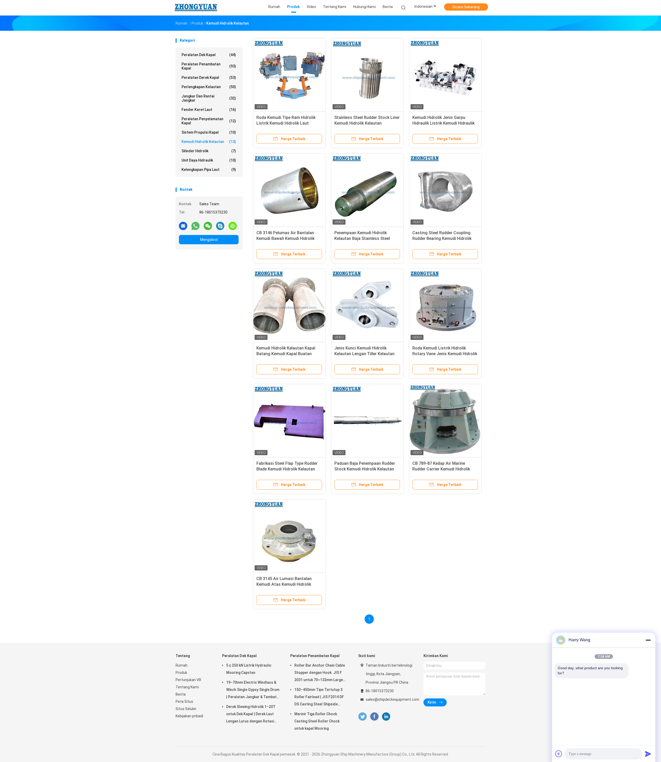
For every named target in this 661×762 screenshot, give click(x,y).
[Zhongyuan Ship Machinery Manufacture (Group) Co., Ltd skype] (220, 226)
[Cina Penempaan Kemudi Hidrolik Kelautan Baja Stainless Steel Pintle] (367, 190)
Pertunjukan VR (188, 680)
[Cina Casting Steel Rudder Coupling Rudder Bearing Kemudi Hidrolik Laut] (445, 190)
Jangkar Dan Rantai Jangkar (209, 98)
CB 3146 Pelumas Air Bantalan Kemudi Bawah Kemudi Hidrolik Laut (285, 238)
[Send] (648, 753)
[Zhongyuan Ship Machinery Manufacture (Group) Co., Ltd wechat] (208, 226)
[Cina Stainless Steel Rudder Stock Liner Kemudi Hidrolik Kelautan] (367, 74)
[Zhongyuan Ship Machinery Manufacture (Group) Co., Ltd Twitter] (362, 716)
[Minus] (648, 640)
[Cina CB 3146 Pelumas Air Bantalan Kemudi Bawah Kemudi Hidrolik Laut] (289, 190)
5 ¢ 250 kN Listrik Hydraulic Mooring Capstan (248, 669)
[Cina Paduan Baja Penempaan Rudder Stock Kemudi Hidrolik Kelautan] (367, 420)
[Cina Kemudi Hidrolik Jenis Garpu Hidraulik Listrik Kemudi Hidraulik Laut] (445, 74)
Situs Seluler (186, 709)
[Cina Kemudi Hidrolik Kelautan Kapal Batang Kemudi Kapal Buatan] (289, 305)
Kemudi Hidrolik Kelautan (209, 142)
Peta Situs (184, 701)
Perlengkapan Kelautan (209, 87)
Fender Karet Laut (209, 110)
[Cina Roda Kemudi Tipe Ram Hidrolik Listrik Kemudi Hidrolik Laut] (289, 74)
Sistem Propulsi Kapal (209, 132)
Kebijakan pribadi (189, 716)
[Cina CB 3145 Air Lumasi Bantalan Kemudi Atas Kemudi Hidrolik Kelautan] (289, 535)
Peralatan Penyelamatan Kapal (209, 121)
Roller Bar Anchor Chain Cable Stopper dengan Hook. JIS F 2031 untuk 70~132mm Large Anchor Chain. (319, 673)
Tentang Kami (187, 687)
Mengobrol (209, 240)
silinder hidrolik (209, 151)
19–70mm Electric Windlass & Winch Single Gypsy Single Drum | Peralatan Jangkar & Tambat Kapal (252, 690)
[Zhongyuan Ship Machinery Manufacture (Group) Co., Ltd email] (183, 226)
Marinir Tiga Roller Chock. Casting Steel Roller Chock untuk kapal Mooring (317, 721)
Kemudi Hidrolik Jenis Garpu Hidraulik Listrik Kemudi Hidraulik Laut (443, 123)
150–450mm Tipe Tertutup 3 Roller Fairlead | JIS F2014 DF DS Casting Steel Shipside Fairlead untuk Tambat (319, 698)
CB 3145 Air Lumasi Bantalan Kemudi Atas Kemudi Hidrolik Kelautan (284, 584)
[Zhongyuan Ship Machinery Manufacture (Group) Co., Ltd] (195, 8)
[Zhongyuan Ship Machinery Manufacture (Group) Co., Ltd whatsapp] (195, 226)
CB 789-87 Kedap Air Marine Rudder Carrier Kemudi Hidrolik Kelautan (441, 469)
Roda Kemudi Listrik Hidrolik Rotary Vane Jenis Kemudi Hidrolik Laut (444, 354)
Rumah (181, 665)
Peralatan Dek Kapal (209, 55)
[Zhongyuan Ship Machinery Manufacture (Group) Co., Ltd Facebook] (374, 716)
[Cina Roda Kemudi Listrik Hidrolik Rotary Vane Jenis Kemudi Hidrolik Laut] (445, 305)
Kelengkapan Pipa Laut (209, 169)
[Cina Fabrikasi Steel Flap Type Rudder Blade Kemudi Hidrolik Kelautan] (289, 420)
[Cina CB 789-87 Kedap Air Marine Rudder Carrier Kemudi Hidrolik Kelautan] (445, 420)
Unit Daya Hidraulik (209, 160)
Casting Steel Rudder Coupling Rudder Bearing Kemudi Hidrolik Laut (441, 238)
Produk (181, 672)
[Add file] (558, 753)
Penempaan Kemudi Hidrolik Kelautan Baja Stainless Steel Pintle (362, 238)
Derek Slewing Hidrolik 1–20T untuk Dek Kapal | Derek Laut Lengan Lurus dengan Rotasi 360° (251, 715)
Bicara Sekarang (466, 7)
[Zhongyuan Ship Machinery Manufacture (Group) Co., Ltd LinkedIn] (386, 716)
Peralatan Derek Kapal (209, 77)
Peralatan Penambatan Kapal (209, 66)
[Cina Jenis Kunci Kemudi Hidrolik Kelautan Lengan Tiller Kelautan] (367, 305)
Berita (181, 694)
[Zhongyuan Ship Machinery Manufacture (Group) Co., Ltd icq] (233, 226)
